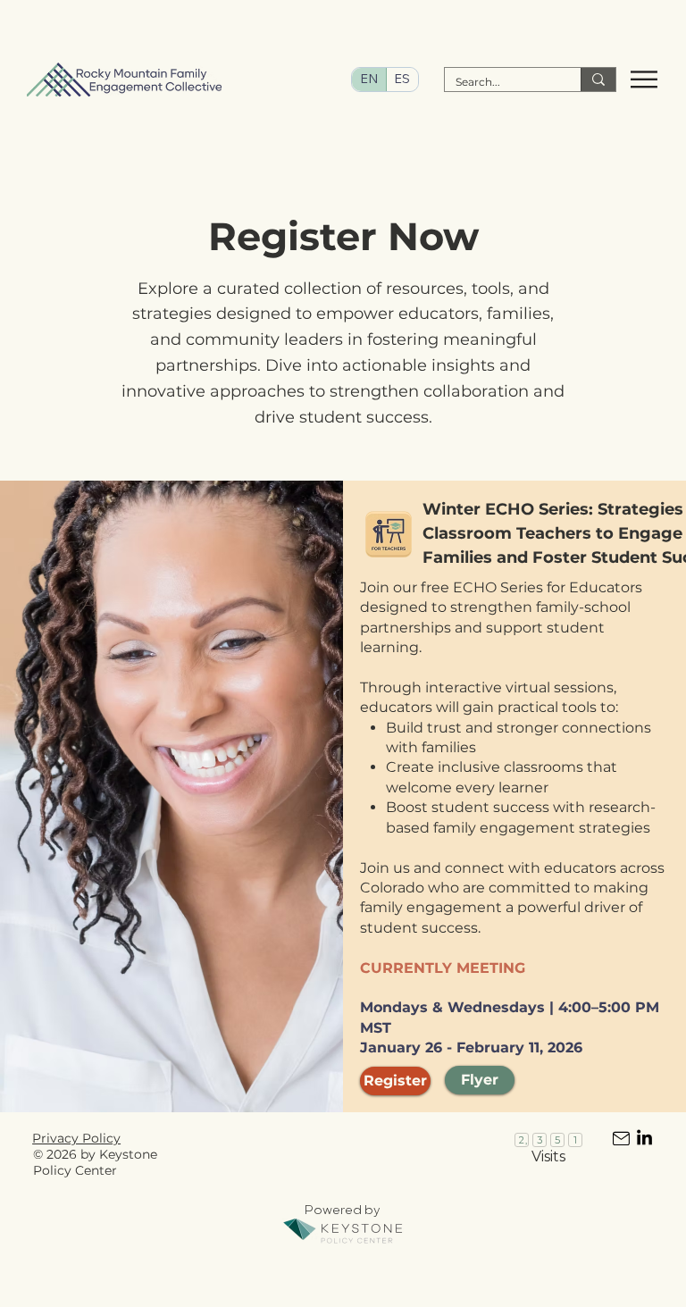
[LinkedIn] (644, 1138)
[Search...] (598, 79)
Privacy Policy (76, 1138)
